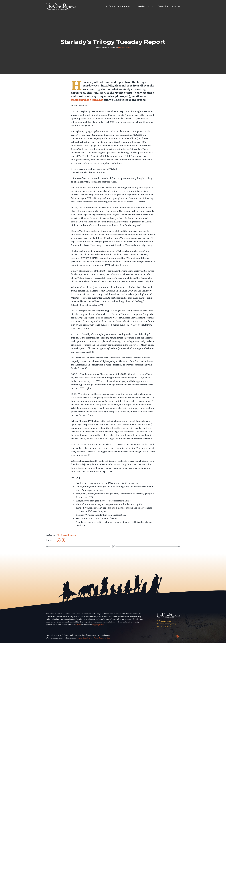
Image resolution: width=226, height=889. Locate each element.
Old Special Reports (66, 535)
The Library (109, 6)
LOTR (151, 6)
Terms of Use (104, 638)
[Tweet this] (59, 540)
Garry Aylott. (81, 638)
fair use (78, 624)
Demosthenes (124, 47)
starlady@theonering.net (87, 99)
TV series (140, 6)
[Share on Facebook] (63, 540)
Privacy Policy (93, 638)
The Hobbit (162, 6)
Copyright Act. (98, 624)
